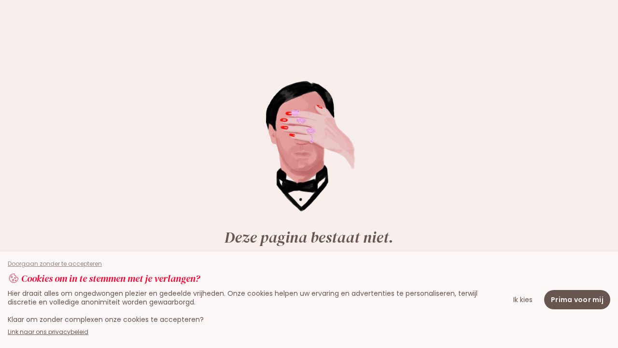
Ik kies (523, 299)
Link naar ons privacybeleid (48, 332)
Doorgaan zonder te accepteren (55, 264)
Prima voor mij (577, 299)
